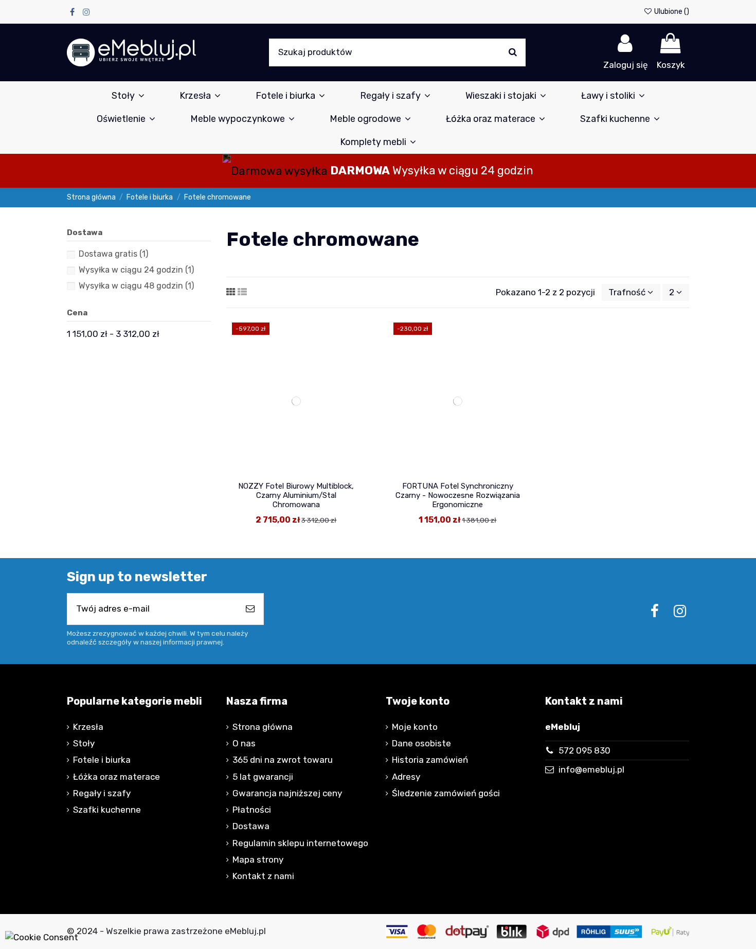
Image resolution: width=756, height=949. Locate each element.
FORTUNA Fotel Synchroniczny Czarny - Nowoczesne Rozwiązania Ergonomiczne (457, 495)
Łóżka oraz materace (116, 777)
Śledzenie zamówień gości (446, 793)
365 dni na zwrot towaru (282, 760)
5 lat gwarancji (262, 777)
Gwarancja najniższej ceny (287, 793)
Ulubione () (671, 11)
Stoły (84, 743)
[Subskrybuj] (250, 609)
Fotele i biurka (102, 760)
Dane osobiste (421, 743)
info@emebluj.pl (591, 769)
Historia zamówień (430, 760)
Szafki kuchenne (107, 809)
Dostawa (250, 826)
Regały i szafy (102, 793)
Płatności (251, 809)
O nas (244, 743)
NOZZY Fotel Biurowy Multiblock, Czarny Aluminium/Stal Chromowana (296, 495)
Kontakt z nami (263, 876)
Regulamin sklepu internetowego (300, 843)
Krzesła (88, 727)
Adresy (406, 777)
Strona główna (262, 727)
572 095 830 (584, 750)
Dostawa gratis (113, 254)
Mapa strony (257, 859)
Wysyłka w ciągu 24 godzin (136, 270)
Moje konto (415, 727)
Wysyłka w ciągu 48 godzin (136, 286)
